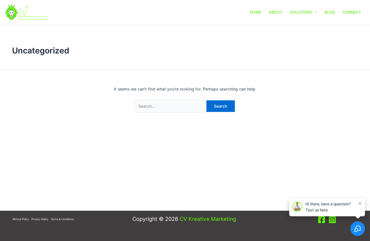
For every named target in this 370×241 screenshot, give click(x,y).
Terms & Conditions (62, 219)
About (275, 12)
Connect (351, 12)
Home (255, 12)
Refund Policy (21, 219)
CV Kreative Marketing (208, 219)
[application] (314, 12)
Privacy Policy (39, 219)
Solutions (301, 12)
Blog (329, 12)
